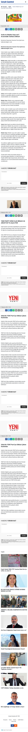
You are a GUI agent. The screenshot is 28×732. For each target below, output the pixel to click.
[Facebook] (6, 29)
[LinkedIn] (11, 29)
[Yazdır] (19, 29)
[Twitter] (9, 29)
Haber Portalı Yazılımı (7, 730)
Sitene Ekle (13, 721)
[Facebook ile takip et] (12, 725)
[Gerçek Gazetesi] (7, 1)
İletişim (14, 719)
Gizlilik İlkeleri (20, 719)
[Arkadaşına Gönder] (16, 29)
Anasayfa (5, 719)
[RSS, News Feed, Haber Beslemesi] (15, 725)
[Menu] (26, 2)
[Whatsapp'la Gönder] (13, 29)
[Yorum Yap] (21, 29)
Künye (10, 719)
